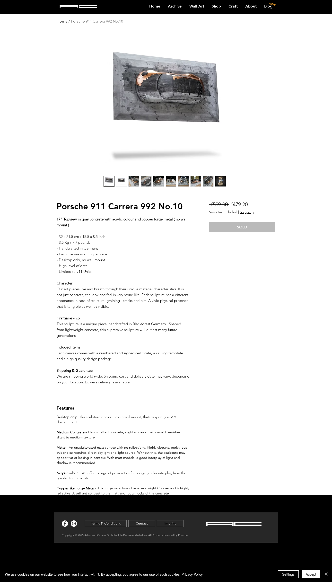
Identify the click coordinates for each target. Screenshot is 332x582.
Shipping (247, 212)
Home (62, 21)
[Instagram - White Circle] (74, 523)
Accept (311, 574)
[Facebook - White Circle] (65, 523)
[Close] (326, 574)
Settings (288, 574)
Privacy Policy (192, 574)
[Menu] (313, 4)
